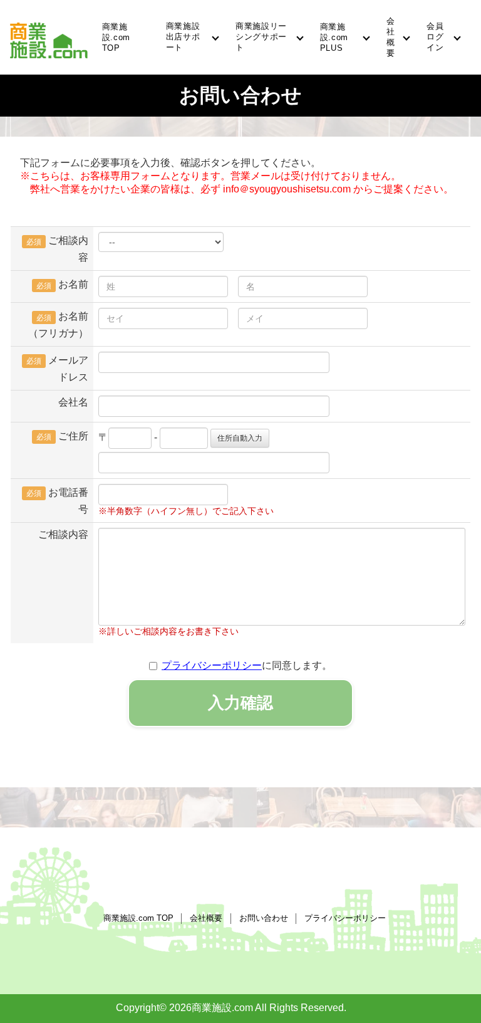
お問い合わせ (263, 918)
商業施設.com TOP (116, 37)
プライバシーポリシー (212, 665)
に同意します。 (247, 665)
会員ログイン (435, 36)
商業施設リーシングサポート (261, 36)
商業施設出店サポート (183, 36)
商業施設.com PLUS (334, 37)
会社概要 (390, 37)
